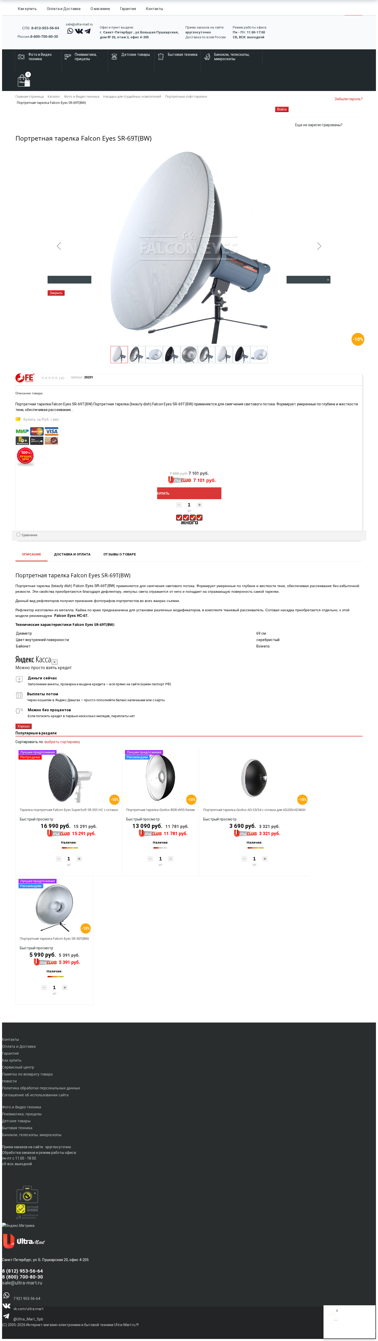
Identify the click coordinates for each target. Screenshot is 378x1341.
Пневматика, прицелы (22, 1113)
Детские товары (16, 1120)
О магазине (100, 9)
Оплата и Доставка (63, 9)
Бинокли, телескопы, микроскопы (31, 1134)
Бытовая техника (17, 1127)
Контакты (154, 9)
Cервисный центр (18, 1067)
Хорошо (23, 726)
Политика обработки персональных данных (41, 1087)
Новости (9, 1081)
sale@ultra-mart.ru (79, 24)
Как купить (27, 9)
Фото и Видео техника (21, 1107)
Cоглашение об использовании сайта (35, 1094)
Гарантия (128, 9)
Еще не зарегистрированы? (319, 125)
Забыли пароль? (349, 99)
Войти (331, 1333)
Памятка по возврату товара (27, 1074)
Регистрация (347, 1333)
